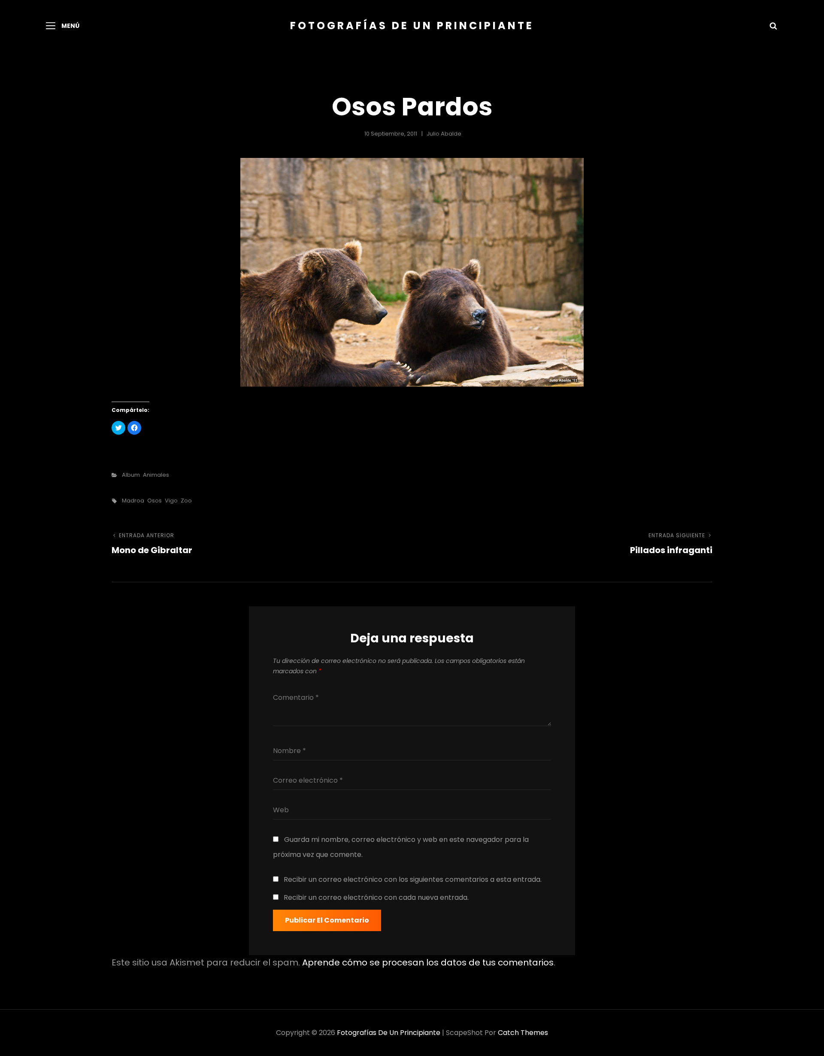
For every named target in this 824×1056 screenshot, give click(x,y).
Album (131, 475)
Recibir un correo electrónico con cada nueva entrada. (376, 897)
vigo (171, 500)
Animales (156, 475)
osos (154, 500)
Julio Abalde (444, 134)
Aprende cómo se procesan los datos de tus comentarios (428, 962)
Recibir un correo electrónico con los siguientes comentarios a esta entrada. (413, 879)
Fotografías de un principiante (412, 25)
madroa (133, 500)
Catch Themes (523, 1033)
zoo (186, 500)
